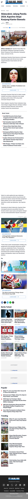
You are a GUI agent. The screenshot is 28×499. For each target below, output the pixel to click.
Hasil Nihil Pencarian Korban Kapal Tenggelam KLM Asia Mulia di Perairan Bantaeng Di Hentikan (13, 117)
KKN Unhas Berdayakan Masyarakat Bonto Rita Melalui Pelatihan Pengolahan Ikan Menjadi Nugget (14, 406)
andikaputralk (14, 370)
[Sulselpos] (14, 2)
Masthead (17, 488)
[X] (5, 302)
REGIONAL (15, 6)
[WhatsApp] (10, 302)
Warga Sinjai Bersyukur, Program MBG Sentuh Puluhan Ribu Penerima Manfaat (17, 437)
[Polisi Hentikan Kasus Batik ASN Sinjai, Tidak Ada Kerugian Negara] (4, 463)
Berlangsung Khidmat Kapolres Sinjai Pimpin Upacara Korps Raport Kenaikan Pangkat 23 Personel (13, 133)
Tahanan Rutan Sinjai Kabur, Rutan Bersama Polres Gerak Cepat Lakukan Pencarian (13, 127)
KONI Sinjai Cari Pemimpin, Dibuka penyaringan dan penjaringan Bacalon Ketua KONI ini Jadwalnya (14, 400)
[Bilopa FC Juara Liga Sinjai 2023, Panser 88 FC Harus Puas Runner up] (4, 421)
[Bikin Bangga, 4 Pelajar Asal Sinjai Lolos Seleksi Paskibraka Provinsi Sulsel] (7, 330)
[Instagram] (3, 485)
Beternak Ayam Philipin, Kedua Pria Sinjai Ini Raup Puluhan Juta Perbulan (14, 395)
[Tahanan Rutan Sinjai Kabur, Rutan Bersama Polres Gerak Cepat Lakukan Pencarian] (7, 313)
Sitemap (22, 488)
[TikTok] (16, 485)
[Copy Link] (13, 302)
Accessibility (12, 490)
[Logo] (14, 478)
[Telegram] (8, 302)
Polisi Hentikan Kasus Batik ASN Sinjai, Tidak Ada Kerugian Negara (17, 462)
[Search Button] (26, 2)
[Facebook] (2, 302)
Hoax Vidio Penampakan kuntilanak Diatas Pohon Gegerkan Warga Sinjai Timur (14, 410)
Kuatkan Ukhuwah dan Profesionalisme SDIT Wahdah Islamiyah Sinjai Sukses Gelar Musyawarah (13, 139)
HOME (2, 6)
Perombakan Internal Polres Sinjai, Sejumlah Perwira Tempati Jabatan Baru (17, 453)
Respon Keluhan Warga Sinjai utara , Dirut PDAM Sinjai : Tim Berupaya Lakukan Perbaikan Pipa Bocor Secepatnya (21, 354)
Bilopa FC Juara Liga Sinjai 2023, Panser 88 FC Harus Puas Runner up (14, 391)
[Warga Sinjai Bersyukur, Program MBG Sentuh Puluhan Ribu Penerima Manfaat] (4, 438)
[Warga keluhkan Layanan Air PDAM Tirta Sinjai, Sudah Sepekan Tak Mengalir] (21, 330)
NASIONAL (8, 6)
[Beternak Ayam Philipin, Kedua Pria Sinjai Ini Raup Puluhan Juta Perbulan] (4, 430)
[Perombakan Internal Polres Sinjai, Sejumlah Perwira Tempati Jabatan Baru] (4, 454)
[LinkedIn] (24, 485)
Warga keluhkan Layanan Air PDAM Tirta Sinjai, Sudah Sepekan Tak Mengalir (20, 337)
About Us (6, 488)
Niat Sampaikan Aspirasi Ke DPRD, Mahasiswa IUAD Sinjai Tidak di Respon (13, 122)
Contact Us (11, 488)
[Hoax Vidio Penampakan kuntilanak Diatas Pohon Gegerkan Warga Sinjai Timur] (4, 446)
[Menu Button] (2, 2)
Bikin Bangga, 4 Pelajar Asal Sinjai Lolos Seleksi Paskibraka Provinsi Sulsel (13, 144)
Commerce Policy (20, 490)
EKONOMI (22, 6)
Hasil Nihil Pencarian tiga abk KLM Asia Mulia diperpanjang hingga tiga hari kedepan (20, 321)
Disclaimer (6, 490)
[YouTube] (7, 485)
